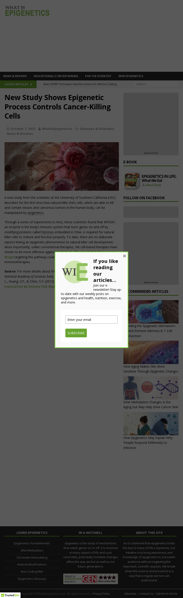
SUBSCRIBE (76, 333)
